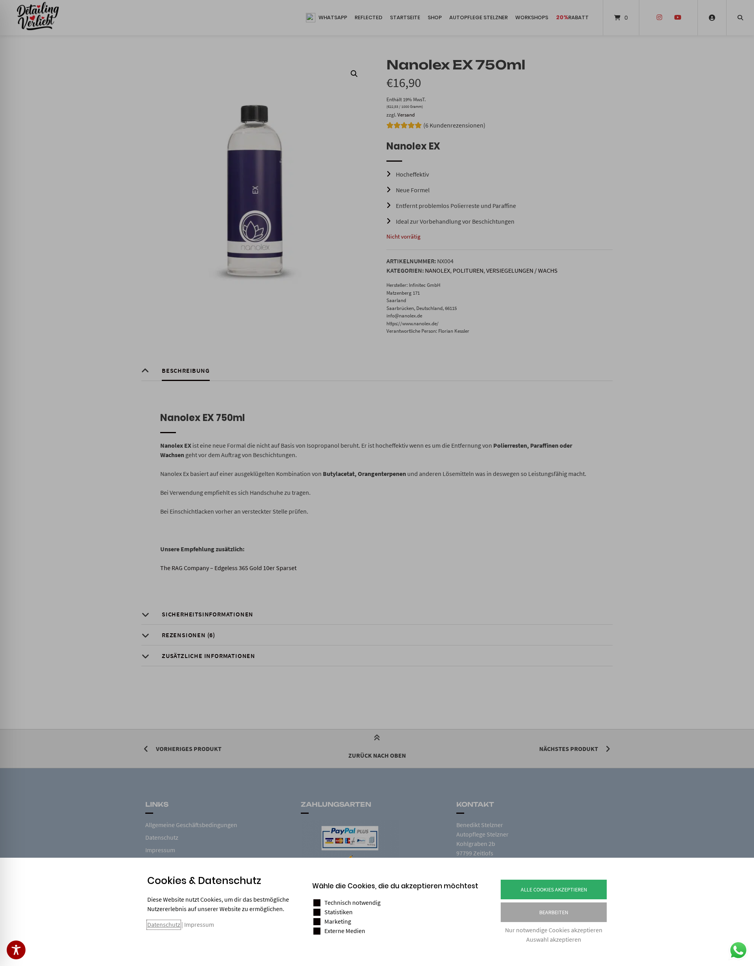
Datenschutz (163, 924)
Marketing (337, 921)
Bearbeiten (553, 912)
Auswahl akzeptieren (553, 939)
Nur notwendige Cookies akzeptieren (553, 930)
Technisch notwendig (352, 902)
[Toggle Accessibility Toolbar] (16, 950)
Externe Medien (344, 931)
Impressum (199, 924)
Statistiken (338, 912)
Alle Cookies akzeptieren (554, 889)
